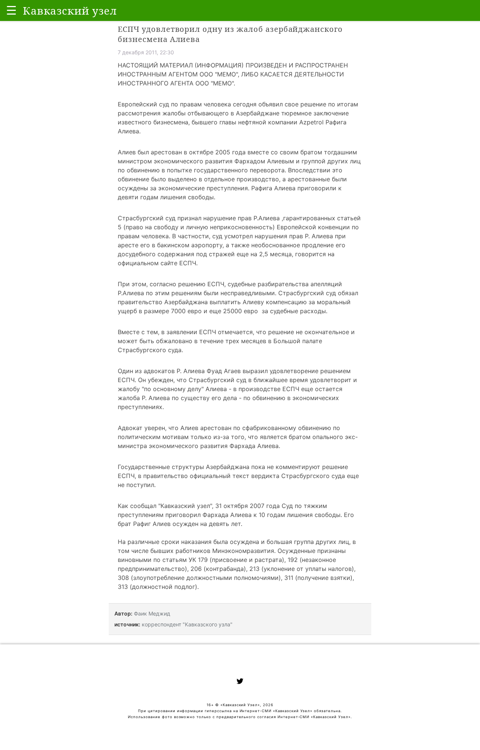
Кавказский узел (185, 505)
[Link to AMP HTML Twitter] (240, 682)
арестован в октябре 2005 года (198, 152)
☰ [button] (11, 10)
